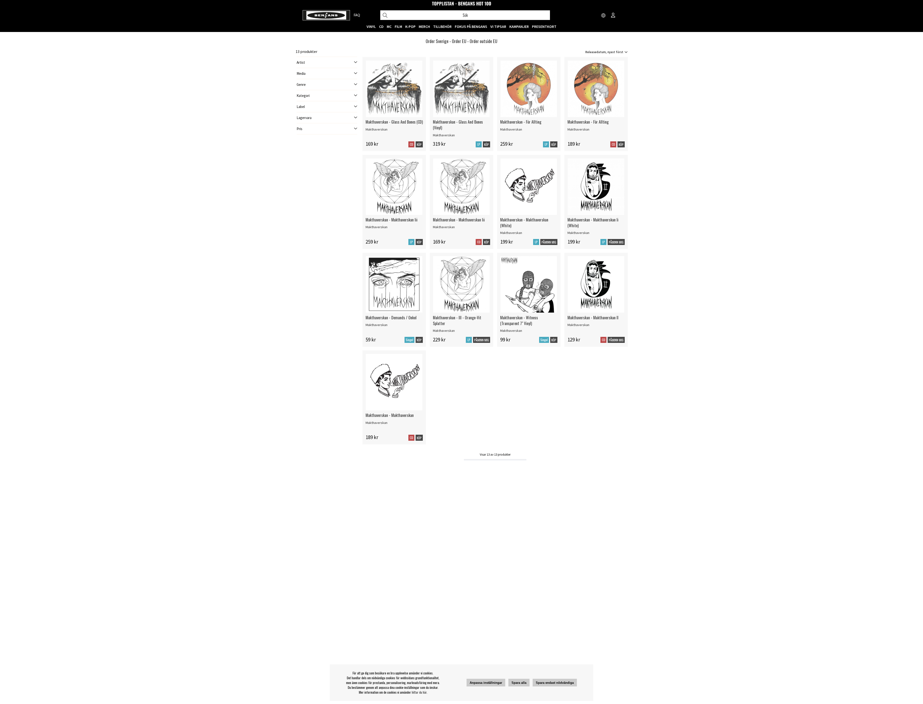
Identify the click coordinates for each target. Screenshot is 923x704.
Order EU (459, 41)
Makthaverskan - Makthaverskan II (593, 318)
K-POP (410, 26)
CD (381, 26)
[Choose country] (603, 15)
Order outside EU (483, 41)
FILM (398, 26)
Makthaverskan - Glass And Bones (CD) (394, 122)
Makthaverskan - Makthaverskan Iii (392, 220)
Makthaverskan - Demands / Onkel (391, 318)
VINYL (371, 26)
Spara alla (518, 683)
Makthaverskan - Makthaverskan (390, 415)
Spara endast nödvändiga (555, 683)
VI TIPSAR (498, 26)
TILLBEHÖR (442, 26)
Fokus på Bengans (471, 26)
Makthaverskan (376, 129)
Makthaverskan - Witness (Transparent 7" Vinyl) (519, 320)
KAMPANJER (519, 26)
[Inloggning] (613, 16)
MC (389, 26)
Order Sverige (437, 41)
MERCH (424, 26)
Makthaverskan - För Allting (520, 122)
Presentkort (544, 26)
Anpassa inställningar (486, 683)
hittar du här (419, 692)
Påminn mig (549, 242)
